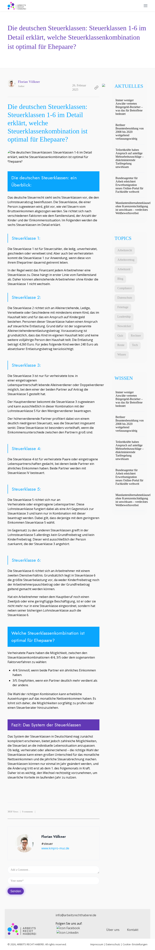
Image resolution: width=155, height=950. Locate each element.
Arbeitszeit (123, 269)
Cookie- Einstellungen (135, 944)
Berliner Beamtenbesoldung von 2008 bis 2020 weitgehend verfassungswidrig (129, 131)
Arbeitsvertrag (125, 259)
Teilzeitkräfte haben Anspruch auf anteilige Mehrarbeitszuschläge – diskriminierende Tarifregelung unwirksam (129, 158)
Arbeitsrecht (124, 250)
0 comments (27, 811)
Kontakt (132, 930)
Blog (120, 278)
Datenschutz (124, 297)
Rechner (136, 335)
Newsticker (124, 326)
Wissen (121, 354)
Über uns (112, 930)
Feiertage (122, 307)
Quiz (120, 335)
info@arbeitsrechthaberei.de (76, 915)
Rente (120, 345)
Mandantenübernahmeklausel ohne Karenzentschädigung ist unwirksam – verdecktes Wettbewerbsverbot (132, 208)
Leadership (124, 316)
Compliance (124, 288)
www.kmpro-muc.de (55, 848)
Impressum (96, 944)
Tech (135, 345)
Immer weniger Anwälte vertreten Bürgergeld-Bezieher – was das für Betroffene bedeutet (129, 107)
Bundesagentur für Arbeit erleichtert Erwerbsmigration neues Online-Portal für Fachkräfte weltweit (129, 184)
